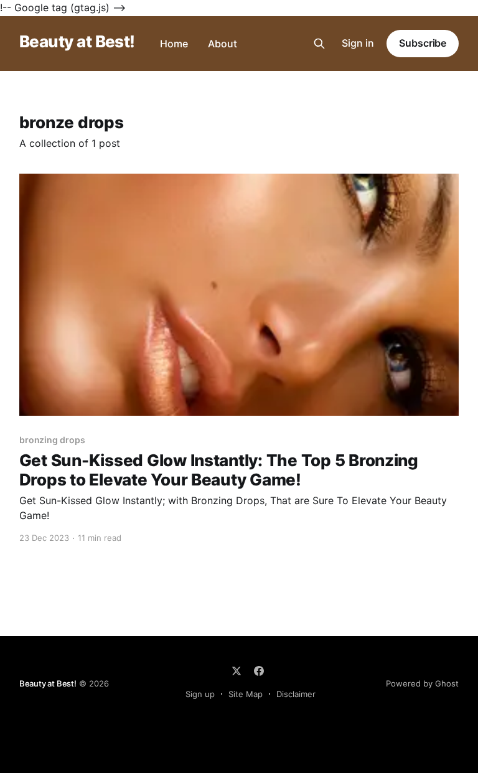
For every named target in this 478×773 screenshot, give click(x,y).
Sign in (358, 43)
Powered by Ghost (422, 683)
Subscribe (422, 43)
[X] (236, 671)
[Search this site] (319, 44)
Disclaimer (296, 694)
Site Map (245, 694)
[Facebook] (259, 671)
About (222, 43)
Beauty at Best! (77, 42)
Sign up (200, 694)
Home (174, 43)
